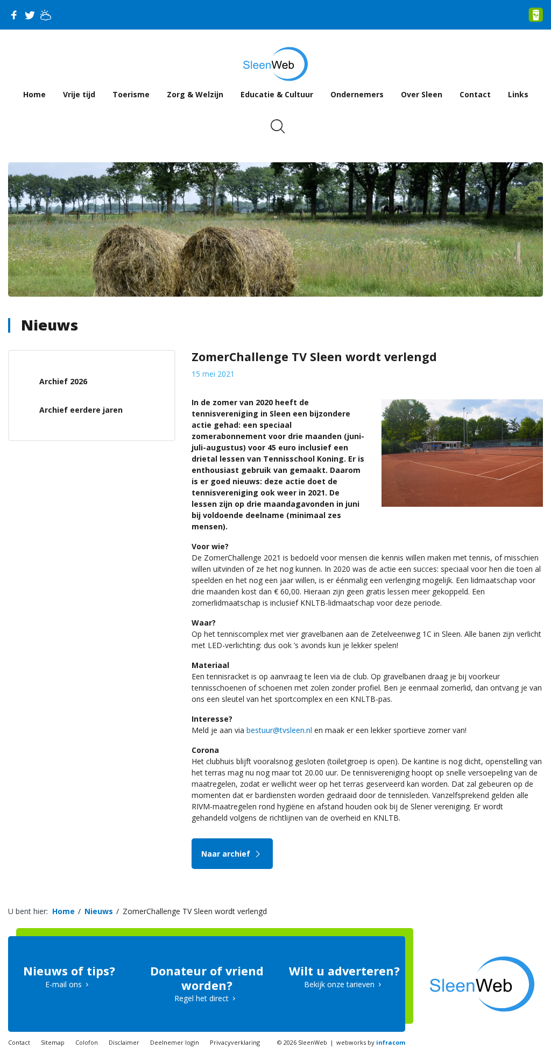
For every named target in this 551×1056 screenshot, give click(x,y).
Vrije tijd (79, 94)
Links (518, 94)
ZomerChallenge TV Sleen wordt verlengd (195, 911)
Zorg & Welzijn (195, 94)
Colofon (86, 1042)
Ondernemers (357, 94)
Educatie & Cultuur (277, 94)
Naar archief (226, 854)
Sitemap (53, 1042)
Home (34, 94)
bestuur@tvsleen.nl (279, 730)
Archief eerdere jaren (81, 410)
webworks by (370, 1042)
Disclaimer (124, 1042)
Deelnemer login (174, 1042)
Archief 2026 (63, 381)
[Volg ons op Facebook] (13, 15)
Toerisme (131, 94)
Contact (475, 94)
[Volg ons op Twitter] (29, 15)
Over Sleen (421, 94)
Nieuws (49, 325)
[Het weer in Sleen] (45, 15)
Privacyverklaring (235, 1042)
